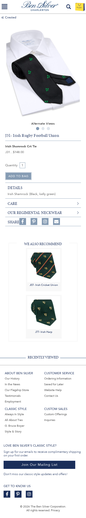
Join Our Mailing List (40, 464)
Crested (10, 17)
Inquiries (49, 420)
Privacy (55, 510)
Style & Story (13, 431)
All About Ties (14, 420)
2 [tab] (43, 128)
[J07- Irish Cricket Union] (43, 265)
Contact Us (51, 396)
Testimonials (13, 396)
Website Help (53, 390)
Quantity (11, 165)
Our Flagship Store (17, 390)
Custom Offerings (55, 414)
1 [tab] (37, 128)
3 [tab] (48, 128)
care (12, 204)
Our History (12, 378)
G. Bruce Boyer (14, 426)
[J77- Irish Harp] (43, 312)
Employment (13, 401)
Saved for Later (54, 384)
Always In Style (14, 414)
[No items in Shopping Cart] (80, 6)
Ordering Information (57, 378)
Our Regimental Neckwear (35, 213)
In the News (12, 384)
